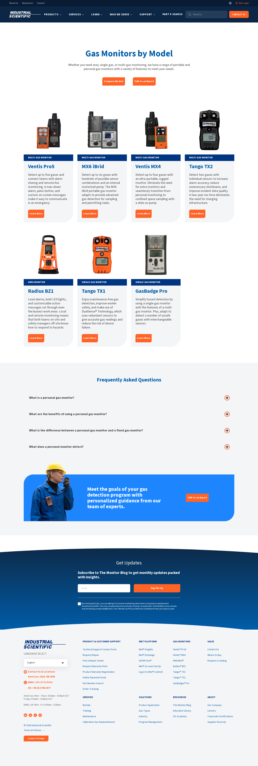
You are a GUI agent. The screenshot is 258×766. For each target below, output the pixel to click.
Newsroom (27, 3)
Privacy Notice (134, 608)
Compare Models (113, 81)
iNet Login (244, 3)
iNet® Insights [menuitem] (146, 649)
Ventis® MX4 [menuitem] (179, 655)
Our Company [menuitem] (214, 705)
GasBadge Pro (151, 291)
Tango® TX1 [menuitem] (179, 672)
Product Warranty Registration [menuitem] (99, 672)
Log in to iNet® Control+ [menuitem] (151, 672)
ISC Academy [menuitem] (180, 716)
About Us (13, 3)
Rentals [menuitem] (87, 705)
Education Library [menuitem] (182, 711)
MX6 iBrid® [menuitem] (178, 660)
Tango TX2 (201, 166)
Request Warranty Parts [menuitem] (95, 666)
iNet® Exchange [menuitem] (147, 655)
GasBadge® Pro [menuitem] (181, 683)
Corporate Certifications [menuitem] (220, 716)
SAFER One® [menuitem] (145, 660)
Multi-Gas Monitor (40, 157)
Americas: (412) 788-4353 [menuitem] (41, 676)
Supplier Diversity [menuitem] (216, 722)
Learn (95, 14)
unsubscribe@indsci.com (106, 608)
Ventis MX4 (148, 166)
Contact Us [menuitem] (213, 649)
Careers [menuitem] (211, 711)
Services (75, 14)
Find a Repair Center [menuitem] (93, 660)
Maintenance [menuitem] (89, 716)
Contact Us (239, 14)
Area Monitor (36, 282)
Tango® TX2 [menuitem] (179, 677)
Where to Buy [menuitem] (214, 655)
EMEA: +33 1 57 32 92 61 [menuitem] (40, 682)
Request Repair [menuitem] (91, 655)
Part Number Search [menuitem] (93, 683)
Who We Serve (119, 14)
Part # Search (173, 14)
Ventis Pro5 (41, 166)
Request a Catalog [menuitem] (217, 660)
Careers (41, 3)
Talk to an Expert (144, 81)
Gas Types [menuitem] (144, 711)
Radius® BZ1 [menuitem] (179, 666)
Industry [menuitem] (143, 716)
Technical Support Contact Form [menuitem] (100, 649)
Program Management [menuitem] (150, 722)
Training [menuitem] (87, 711)
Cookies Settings (36, 738)
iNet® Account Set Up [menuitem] (150, 666)
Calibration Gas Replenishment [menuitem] (99, 722)
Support (146, 14)
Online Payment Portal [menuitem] (94, 677)
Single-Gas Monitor (94, 282)
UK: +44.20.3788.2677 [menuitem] (39, 688)
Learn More (36, 213)
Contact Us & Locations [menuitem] (41, 672)
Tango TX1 (93, 291)
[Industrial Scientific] (25, 14)
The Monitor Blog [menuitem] (182, 705)
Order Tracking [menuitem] (91, 689)
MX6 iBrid (93, 166)
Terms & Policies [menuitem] (32, 730)
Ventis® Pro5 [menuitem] (179, 649)
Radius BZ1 (41, 291)
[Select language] (230, 3)
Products (51, 14)
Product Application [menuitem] (149, 705)
